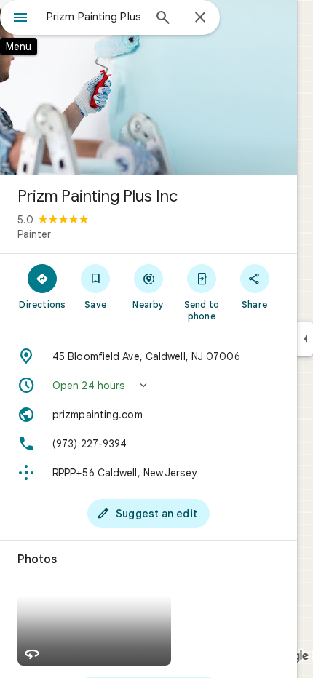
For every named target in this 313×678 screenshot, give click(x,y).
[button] (148, 385)
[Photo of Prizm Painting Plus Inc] (148, 87)
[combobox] (95, 16)
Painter (34, 234)
